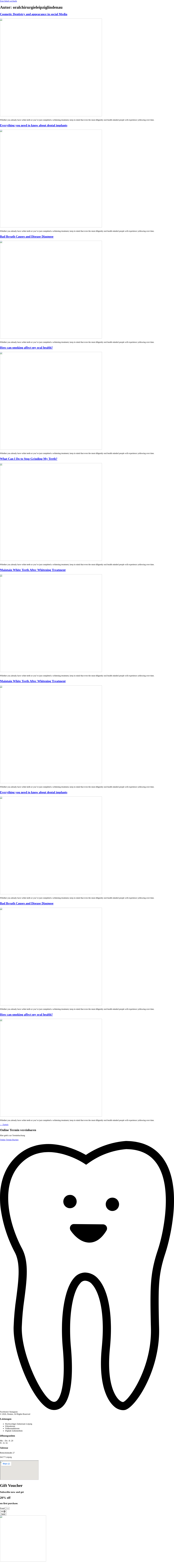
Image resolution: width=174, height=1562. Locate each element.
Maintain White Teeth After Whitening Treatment (33, 570)
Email (2, 1508)
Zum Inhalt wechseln (8, 1)
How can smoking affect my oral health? (26, 347)
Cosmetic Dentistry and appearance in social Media (33, 14)
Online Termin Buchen (9, 1140)
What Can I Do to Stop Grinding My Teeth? (28, 458)
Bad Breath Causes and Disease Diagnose (26, 236)
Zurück (4, 1125)
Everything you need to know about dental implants (33, 125)
